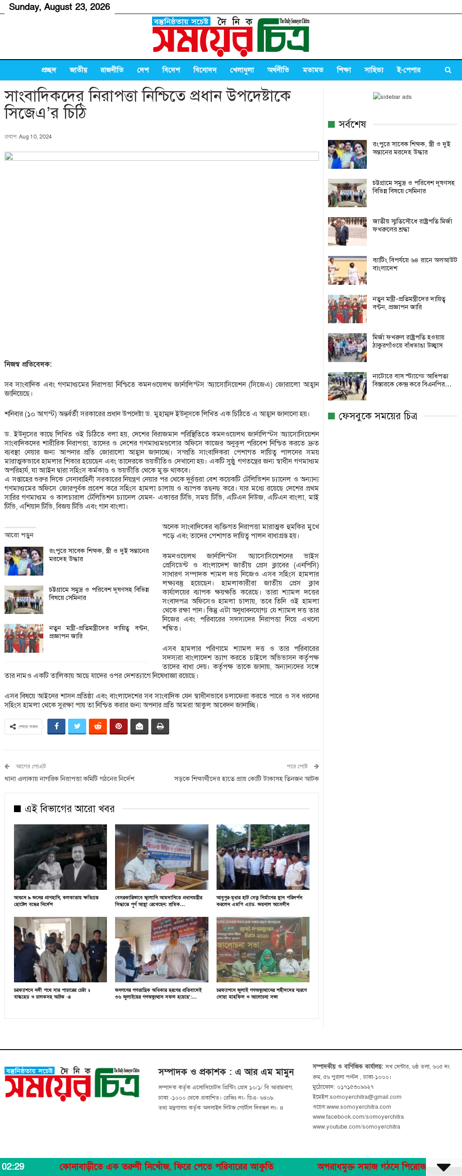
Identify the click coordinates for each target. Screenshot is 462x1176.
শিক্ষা (344, 70)
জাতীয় (78, 70)
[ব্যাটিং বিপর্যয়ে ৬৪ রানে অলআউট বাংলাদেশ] (347, 270)
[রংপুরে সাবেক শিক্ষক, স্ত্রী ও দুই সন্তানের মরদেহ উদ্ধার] (24, 561)
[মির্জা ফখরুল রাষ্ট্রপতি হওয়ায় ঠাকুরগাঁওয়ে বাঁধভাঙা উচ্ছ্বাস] (347, 347)
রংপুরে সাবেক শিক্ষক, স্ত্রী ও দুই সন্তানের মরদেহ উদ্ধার (411, 148)
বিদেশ (171, 70)
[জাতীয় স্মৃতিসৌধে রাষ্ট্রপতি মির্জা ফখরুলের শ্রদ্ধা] (347, 231)
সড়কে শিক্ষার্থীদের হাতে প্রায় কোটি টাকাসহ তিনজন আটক (246, 779)
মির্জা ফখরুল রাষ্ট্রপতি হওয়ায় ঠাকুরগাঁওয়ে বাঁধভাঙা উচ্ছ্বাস (408, 341)
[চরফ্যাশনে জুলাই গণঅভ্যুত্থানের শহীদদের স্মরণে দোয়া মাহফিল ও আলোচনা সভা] (263, 949)
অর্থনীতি (278, 70)
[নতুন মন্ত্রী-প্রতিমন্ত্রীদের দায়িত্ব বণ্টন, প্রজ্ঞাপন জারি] (24, 638)
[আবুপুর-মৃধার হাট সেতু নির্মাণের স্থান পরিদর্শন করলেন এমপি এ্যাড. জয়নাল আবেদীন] (263, 856)
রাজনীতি (112, 70)
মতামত (313, 70)
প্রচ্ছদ (49, 70)
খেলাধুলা (242, 70)
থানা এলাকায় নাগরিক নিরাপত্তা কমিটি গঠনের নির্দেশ (69, 779)
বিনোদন (205, 70)
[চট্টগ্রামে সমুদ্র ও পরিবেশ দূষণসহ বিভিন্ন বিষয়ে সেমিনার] (24, 600)
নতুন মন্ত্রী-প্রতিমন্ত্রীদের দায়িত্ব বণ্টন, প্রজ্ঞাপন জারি (409, 303)
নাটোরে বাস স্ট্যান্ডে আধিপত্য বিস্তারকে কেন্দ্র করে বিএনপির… (412, 380)
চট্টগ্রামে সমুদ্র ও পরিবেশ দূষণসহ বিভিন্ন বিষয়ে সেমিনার (414, 187)
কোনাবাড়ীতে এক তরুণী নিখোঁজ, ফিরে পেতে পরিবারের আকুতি (132, 1167)
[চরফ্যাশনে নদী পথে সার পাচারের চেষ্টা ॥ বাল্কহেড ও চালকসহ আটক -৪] (60, 949)
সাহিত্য (374, 70)
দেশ (143, 70)
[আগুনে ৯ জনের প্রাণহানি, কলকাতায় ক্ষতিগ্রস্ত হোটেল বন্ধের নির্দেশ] (60, 856)
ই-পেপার (408, 70)
